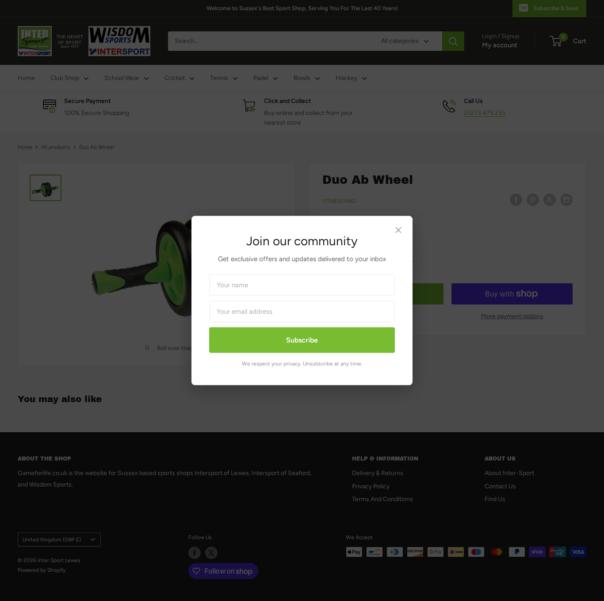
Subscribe (302, 340)
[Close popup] (398, 232)
